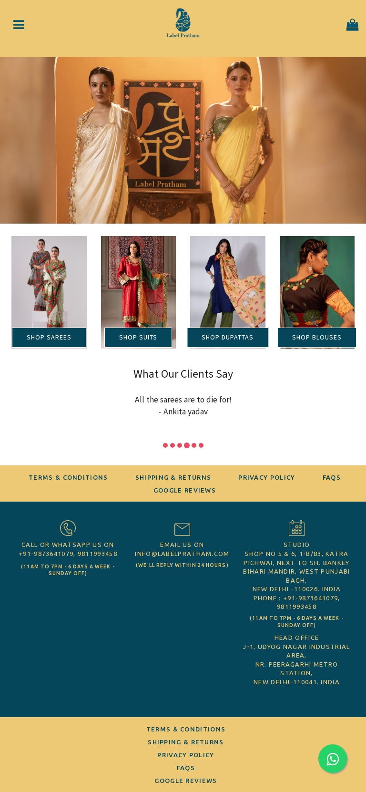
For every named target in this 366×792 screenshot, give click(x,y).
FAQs (332, 477)
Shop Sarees (49, 337)
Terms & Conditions (68, 477)
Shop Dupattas (228, 337)
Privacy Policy (266, 477)
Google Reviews (184, 490)
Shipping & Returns (173, 477)
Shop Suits (138, 337)
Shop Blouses (317, 337)
